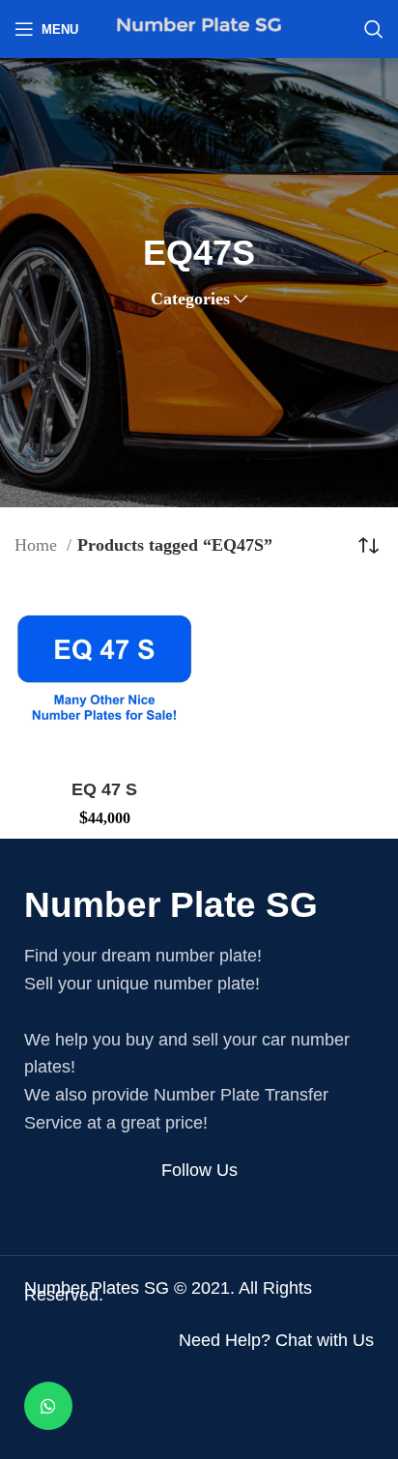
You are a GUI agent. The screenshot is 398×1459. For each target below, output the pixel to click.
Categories (190, 298)
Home (38, 545)
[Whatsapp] (48, 1406)
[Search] (374, 29)
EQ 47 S (104, 789)
